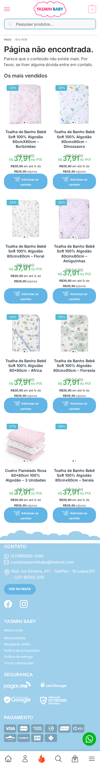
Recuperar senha (17, 644)
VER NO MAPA (20, 589)
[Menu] (12, 9)
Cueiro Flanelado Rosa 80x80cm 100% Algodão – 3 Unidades (25, 475)
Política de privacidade (21, 650)
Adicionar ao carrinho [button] (29, 182)
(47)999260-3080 (27, 555)
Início (7, 39)
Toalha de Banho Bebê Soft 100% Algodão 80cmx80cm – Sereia (74, 475)
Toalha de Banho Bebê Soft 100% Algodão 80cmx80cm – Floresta (74, 365)
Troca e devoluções (19, 663)
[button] (91, 9)
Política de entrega (18, 657)
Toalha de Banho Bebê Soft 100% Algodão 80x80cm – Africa (25, 365)
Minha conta (13, 630)
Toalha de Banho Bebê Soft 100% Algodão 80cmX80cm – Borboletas (25, 139)
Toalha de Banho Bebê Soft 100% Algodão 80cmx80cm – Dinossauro (74, 139)
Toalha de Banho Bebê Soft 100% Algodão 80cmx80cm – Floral (25, 251)
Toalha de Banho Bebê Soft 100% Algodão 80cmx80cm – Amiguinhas (74, 253)
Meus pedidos (15, 638)
